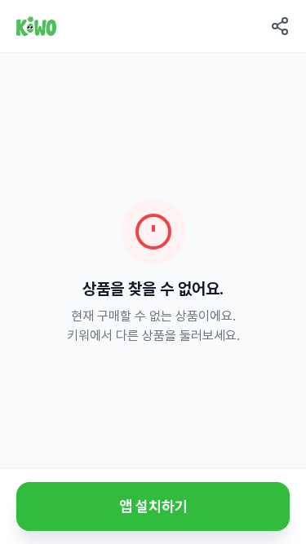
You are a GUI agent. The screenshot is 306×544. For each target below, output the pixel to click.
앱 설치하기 (153, 506)
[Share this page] (280, 26)
